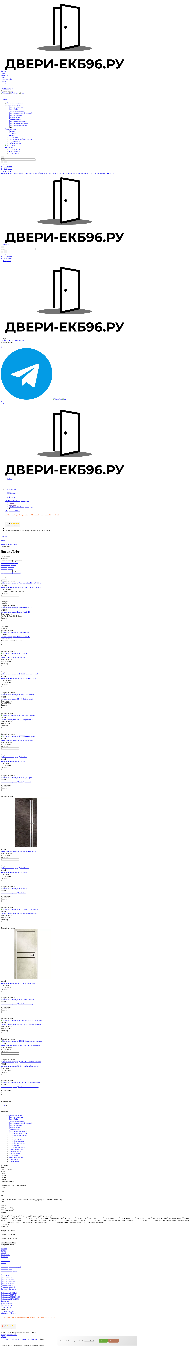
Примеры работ (6, 1269)
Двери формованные (16, 1141)
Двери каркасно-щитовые (18, 1133)
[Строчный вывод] (2, 575)
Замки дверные (6, 1303)
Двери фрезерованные (17, 1143)
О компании (5, 1261)
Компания (4, 1257)
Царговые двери (15, 1151)
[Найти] (5, 162)
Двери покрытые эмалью (18, 1135)
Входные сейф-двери (8, 1289)
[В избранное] (2, 597)
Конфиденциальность (9, 1335)
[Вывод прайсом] (4, 575)
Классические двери (16, 1121)
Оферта (3, 1337)
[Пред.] (1, 1103)
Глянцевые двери (15, 1129)
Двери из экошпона (16, 1117)
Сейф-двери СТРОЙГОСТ (10, 1297)
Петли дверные (6, 1307)
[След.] (2, 1103)
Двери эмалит (14, 1145)
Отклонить (113, 1341)
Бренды (3, 1253)
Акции (3, 1251)
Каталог (4, 1249)
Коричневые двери (16, 1157)
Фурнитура (5, 1301)
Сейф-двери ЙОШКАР (9, 1293)
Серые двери (13, 1159)
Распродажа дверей (16, 1149)
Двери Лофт (13, 1119)
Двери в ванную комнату (18, 1131)
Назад (12, 503)
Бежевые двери (14, 1153)
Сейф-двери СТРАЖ (8, 1295)
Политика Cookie (89, 1340)
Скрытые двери (14, 1127)
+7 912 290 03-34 (7, 89)
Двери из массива (15, 1125)
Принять (103, 1341)
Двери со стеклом (15, 1139)
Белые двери (13, 1155)
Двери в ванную (7, 1277)
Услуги (3, 1263)
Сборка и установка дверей (11, 1267)
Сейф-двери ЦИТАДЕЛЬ (10, 1299)
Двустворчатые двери (17, 1147)
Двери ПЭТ (13, 1137)
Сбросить (12, 1242)
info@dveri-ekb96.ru (12, 511)
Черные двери (14, 1161)
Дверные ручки (6, 1305)
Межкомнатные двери (14, 1115)
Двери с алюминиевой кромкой (20, 1123)
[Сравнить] (2, 600)
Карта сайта (5, 1255)
